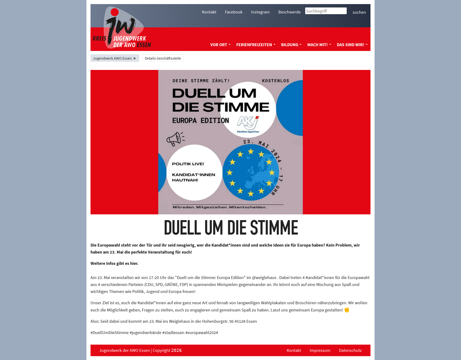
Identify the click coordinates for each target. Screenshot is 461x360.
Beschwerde (289, 12)
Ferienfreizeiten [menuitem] (254, 44)
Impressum (320, 350)
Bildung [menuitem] (289, 44)
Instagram (260, 12)
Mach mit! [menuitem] (317, 44)
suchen (359, 12)
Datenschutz (350, 350)
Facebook (234, 12)
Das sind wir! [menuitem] (350, 44)
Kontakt (209, 12)
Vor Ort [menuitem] (218, 44)
